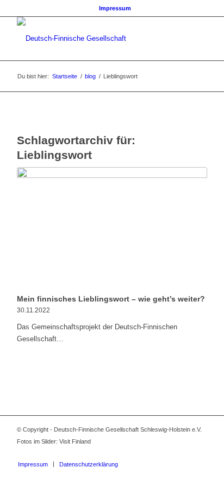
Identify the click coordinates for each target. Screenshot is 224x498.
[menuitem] (115, 8)
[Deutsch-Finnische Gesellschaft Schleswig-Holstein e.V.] (93, 38)
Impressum (115, 8)
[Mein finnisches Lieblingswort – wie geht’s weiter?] (112, 228)
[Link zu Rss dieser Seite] (199, 453)
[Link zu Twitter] (183, 453)
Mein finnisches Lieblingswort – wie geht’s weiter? (111, 298)
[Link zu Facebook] (166, 453)
